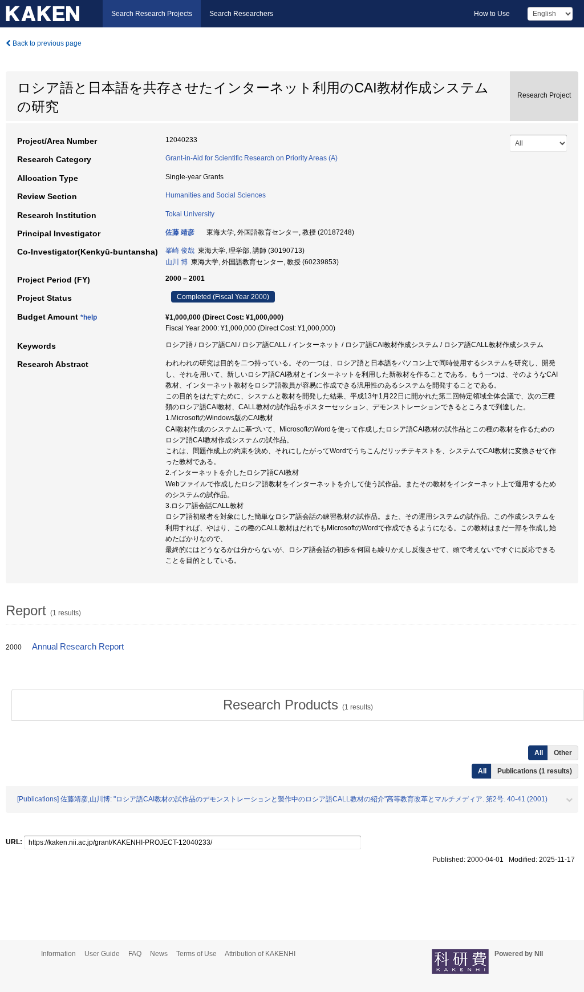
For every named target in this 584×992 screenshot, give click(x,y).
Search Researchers (241, 14)
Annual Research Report (78, 646)
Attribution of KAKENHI (260, 954)
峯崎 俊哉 (179, 251)
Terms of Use (196, 954)
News (159, 954)
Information (58, 954)
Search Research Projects (151, 14)
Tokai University (189, 214)
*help (88, 317)
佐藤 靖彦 (179, 232)
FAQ (134, 954)
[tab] (297, 705)
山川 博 (176, 262)
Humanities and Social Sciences (215, 195)
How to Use (492, 14)
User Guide (102, 954)
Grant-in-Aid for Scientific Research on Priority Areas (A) (251, 158)
